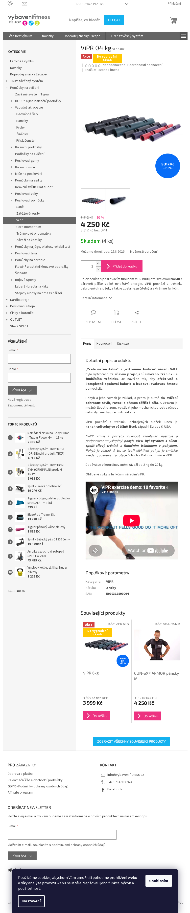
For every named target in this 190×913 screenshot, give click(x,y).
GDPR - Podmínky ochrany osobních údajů (38, 786)
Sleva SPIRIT (19, 326)
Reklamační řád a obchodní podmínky (35, 780)
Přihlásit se (22, 390)
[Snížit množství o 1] (98, 269)
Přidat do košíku (125, 266)
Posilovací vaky (26, 193)
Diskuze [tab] (123, 343)
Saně (20, 206)
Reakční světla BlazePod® (34, 187)
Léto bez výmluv (22, 61)
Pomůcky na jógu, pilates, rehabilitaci (42, 246)
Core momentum (28, 226)
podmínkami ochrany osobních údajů (78, 845)
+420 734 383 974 (119, 782)
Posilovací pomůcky (30, 200)
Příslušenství (25, 140)
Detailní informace (94, 298)
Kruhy (20, 127)
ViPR (19, 220)
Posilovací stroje (22, 306)
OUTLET (16, 319)
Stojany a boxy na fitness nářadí (38, 293)
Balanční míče (25, 167)
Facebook (114, 789)
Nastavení (31, 901)
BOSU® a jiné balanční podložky (38, 101)
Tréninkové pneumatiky (33, 233)
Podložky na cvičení (29, 154)
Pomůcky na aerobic (30, 260)
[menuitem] (20, 36)
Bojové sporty (25, 279)
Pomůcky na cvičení (24, 87)
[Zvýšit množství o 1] (98, 263)
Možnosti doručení (144, 251)
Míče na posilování (28, 173)
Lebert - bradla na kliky (31, 286)
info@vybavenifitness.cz (125, 774)
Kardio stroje (19, 299)
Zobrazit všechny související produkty (131, 741)
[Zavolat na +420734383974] (15, 3)
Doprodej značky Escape (28, 74)
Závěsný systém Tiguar (32, 94)
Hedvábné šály (27, 114)
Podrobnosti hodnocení (144, 65)
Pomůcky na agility (29, 180)
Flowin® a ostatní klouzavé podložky (42, 266)
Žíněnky (22, 134)
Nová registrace (19, 400)
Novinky (16, 68)
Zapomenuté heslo (22, 405)
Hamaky (22, 120)
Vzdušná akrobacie (29, 107)
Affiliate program (20, 792)
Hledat (114, 20)
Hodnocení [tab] (104, 343)
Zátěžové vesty (28, 213)
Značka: (102, 69)
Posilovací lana (26, 253)
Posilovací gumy (27, 160)
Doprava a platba (89, 4)
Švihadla (21, 273)
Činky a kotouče (22, 313)
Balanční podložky (28, 147)
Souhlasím (158, 881)
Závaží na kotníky (29, 240)
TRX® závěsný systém (26, 81)
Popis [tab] (87, 343)
